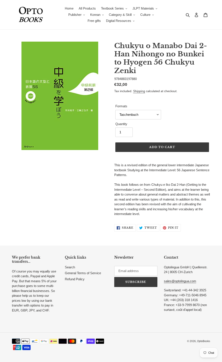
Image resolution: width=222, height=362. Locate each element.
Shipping (139, 91)
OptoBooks (203, 341)
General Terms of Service (83, 273)
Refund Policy (75, 279)
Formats (121, 106)
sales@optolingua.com (180, 281)
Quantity (121, 124)
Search (70, 267)
